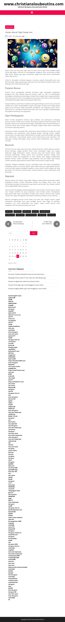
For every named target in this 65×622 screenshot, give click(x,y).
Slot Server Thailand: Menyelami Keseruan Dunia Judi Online (26, 274)
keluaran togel (10, 214)
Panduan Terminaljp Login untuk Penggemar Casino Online (25, 285)
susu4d (52, 70)
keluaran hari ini (45, 211)
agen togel (9, 211)
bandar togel (26, 211)
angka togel (17, 211)
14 (20, 250)
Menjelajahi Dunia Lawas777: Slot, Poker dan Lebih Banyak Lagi (27, 278)
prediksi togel (20, 214)
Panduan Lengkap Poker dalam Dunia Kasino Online (23, 281)
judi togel (35, 211)
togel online (51, 214)
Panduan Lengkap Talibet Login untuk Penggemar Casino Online (27, 288)
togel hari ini (42, 214)
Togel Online (9, 27)
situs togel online (31, 214)
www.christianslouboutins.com (33, 3)
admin (10, 36)
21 (20, 253)
